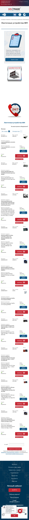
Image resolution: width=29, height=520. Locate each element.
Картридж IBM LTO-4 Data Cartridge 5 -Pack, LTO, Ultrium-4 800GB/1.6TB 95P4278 (7, 237)
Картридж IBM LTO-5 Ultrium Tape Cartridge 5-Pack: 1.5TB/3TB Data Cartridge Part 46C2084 (8, 389)
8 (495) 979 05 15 (5, 2)
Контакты (14, 478)
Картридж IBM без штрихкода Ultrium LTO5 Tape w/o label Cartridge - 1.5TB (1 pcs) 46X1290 (8, 358)
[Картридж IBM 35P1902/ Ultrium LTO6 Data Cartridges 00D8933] (25, 263)
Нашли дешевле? (23, 151)
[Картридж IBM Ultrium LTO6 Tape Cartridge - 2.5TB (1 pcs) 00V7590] (25, 322)
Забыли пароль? (14, 494)
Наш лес (14, 481)
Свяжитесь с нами (14, 470)
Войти (14, 490)
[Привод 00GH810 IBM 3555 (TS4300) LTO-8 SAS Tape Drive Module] (25, 167)
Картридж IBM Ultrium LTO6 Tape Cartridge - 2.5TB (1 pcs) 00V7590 (7, 327)
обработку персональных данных (10, 452)
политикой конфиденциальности (14, 453)
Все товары (5, 131)
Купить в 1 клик (19, 159)
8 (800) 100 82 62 (5, 1)
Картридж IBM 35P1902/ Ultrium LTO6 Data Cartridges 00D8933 (7, 269)
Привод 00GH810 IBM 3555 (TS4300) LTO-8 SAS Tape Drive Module (8, 173)
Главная (3, 19)
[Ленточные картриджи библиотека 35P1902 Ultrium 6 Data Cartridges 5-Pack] (25, 415)
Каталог (8, 19)
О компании (14, 473)
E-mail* (6, 444)
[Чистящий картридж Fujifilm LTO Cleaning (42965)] (25, 294)
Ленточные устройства (16, 19)
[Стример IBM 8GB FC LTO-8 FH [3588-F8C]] (25, 138)
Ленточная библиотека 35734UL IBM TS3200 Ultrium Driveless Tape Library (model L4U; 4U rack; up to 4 (7, 203)
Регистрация (14, 497)
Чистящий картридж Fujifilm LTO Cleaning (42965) (8, 298)
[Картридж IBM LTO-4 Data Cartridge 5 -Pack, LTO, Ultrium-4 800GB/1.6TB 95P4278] (25, 231)
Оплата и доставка (14, 467)
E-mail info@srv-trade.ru (14, 501)
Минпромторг (16, 131)
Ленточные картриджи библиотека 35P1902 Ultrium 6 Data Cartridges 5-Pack (8, 420)
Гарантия (14, 475)
